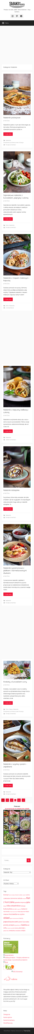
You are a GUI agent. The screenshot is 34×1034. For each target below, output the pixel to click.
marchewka (6, 911)
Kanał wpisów (7, 1017)
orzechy (20, 918)
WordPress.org (7, 1023)
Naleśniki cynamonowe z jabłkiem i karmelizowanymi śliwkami (15, 570)
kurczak (14, 909)
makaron (24, 909)
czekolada (6, 898)
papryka (7, 921)
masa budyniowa (13, 911)
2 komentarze (10, 308)
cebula (20, 895)
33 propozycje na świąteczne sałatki (17, 808)
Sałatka (24, 925)
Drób (7, 225)
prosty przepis (8, 925)
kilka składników (14, 906)
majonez (19, 909)
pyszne (17, 925)
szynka (12, 928)
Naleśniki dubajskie (11, 490)
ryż (20, 925)
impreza (23, 902)
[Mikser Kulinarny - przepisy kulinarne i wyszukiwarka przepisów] (10, 953)
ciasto (24, 895)
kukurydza (7, 909)
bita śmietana (12, 895)
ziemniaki (22, 928)
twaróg (16, 928)
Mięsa (11, 709)
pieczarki (14, 922)
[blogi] (5, 962)
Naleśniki (8, 140)
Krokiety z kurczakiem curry (15, 682)
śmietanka (12, 930)
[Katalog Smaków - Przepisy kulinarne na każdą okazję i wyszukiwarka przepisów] (17, 960)
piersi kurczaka (23, 922)
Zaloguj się (6, 1014)
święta (23, 930)
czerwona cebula (16, 898)
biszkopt (6, 895)
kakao (4, 906)
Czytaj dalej (8, 134)
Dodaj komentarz (11, 145)
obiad (6, 917)
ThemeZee (26, 1031)
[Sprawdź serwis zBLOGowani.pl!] (17, 971)
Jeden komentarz (11, 439)
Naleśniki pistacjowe (11, 117)
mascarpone (21, 911)
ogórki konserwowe (14, 918)
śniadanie (17, 930)
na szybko (21, 914)
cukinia (28, 895)
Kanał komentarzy (9, 1020)
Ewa (8, 120)
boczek (17, 895)
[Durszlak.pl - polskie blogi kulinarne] (8, 955)
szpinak (9, 928)
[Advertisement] (17, 45)
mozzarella (13, 914)
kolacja (23, 906)
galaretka (17, 902)
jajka (28, 902)
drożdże (24, 898)
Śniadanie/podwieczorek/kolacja (13, 142)
